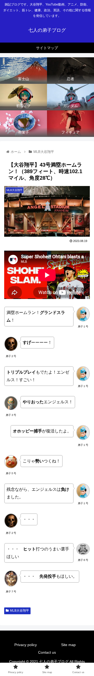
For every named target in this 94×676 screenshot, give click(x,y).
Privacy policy (25, 645)
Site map (68, 645)
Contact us (47, 652)
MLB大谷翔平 (19, 610)
